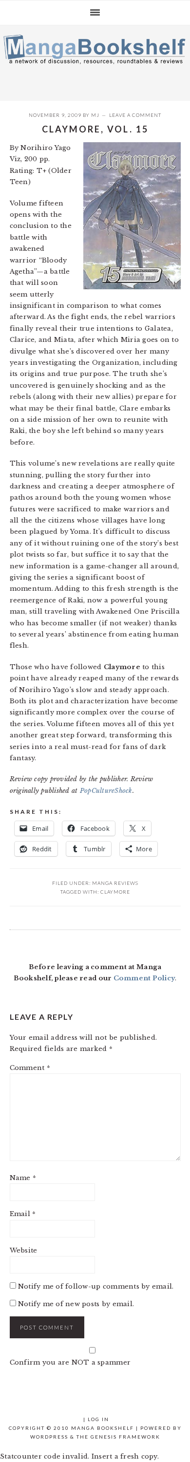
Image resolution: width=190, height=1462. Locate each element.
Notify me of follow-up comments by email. (96, 1286)
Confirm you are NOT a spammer (70, 1362)
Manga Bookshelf (95, 60)
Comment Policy (144, 978)
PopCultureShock (106, 791)
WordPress (49, 1437)
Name (23, 1178)
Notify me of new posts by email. (76, 1304)
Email (23, 1214)
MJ (95, 115)
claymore (115, 892)
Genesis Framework (125, 1437)
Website (24, 1250)
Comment (30, 1068)
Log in (98, 1419)
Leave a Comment (135, 115)
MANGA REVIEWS (115, 883)
